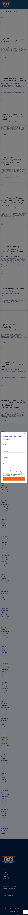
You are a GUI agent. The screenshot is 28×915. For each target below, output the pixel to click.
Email (4, 444)
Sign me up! (14, 479)
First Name (5, 451)
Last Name (5, 457)
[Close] (24, 434)
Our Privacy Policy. (12, 475)
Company (5, 463)
